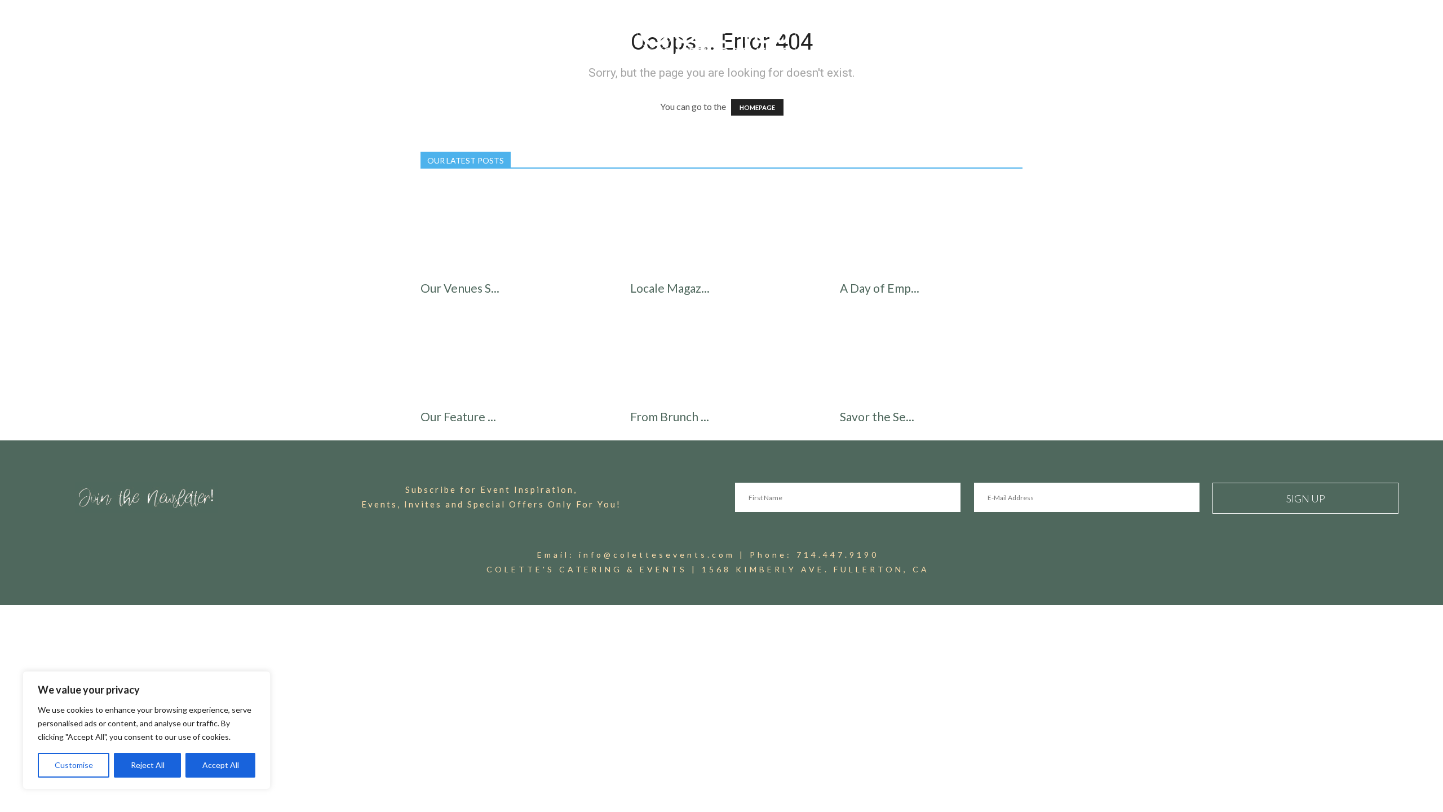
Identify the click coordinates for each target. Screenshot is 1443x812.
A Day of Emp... (879, 288)
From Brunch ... (669, 416)
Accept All (220, 765)
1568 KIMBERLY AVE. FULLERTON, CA (815, 569)
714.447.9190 (837, 554)
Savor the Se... (877, 416)
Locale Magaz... (670, 288)
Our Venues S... (459, 288)
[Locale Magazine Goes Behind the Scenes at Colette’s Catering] (721, 228)
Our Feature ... (458, 416)
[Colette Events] (721, 38)
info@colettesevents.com (657, 554)
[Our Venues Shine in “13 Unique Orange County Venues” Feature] (511, 228)
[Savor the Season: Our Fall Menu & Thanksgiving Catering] (931, 357)
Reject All (148, 765)
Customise (74, 765)
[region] (147, 730)
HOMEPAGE (757, 107)
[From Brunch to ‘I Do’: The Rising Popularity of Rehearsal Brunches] (721, 357)
